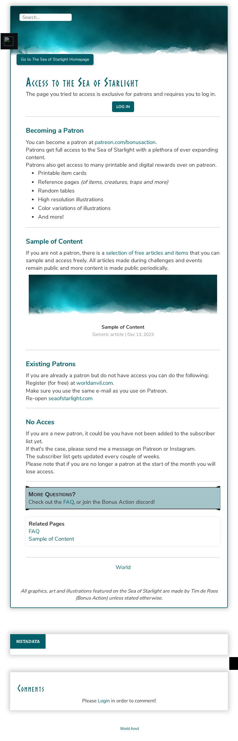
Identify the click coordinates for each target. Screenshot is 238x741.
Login (104, 700)
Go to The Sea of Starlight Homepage (55, 59)
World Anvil (129, 728)
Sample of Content (51, 539)
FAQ (68, 502)
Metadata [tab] (28, 641)
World (123, 567)
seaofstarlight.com (70, 398)
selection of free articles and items (147, 253)
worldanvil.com (94, 383)
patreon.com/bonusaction (125, 142)
